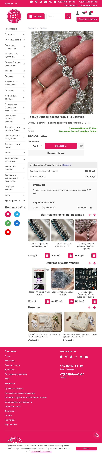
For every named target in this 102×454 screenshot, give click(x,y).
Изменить (66, 165)
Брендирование (12, 200)
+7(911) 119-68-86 (66, 2)
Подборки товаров (9, 188)
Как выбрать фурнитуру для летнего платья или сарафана (44, 335)
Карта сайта (11, 424)
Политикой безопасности (41, 452)
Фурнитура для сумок (12, 145)
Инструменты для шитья (12, 159)
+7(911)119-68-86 (71, 365)
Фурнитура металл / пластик (10, 119)
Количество (33, 141)
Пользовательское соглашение (20, 393)
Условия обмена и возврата (18, 402)
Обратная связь (12, 406)
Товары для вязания (10, 168)
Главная (9, 3)
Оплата (8, 415)
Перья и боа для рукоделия (12, 63)
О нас (7, 356)
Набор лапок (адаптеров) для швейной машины (86, 294)
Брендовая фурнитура (10, 46)
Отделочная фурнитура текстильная (11, 107)
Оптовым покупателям (16, 374)
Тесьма (43, 28)
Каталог (38, 16)
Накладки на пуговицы (11, 55)
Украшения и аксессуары (11, 83)
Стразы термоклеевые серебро (62, 293)
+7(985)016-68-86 (72, 374)
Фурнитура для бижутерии (12, 137)
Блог (7, 378)
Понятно (86, 448)
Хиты (7, 195)
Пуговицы (9, 34)
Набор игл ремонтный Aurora (39, 293)
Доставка (9, 369)
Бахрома (9, 76)
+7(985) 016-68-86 (88, 2)
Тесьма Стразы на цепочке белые (62, 244)
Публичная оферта (14, 388)
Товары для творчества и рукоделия (11, 178)
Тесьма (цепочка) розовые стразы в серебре (86, 246)
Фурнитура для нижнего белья (12, 128)
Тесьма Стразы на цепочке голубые (39, 244)
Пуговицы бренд (13, 40)
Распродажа (11, 29)
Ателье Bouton (71, 5)
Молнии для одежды (11, 97)
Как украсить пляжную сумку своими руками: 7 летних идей (80, 335)
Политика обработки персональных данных (26, 397)
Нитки (8, 153)
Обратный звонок (88, 5)
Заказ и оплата (12, 365)
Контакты (10, 360)
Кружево (9, 90)
